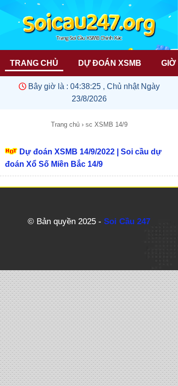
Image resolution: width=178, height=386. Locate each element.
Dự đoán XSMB (109, 63)
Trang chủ (65, 124)
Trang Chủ (34, 63)
